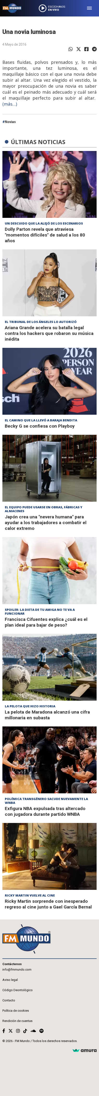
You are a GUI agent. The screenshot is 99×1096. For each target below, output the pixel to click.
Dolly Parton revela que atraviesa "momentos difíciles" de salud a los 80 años (45, 234)
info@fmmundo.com (16, 969)
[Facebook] (86, 49)
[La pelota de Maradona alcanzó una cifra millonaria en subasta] (49, 667)
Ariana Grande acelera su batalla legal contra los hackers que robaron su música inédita (49, 333)
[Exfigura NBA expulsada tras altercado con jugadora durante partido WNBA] (49, 759)
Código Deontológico (17, 990)
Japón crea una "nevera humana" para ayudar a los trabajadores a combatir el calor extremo (46, 522)
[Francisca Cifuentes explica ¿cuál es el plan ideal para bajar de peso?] (49, 570)
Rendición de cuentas (17, 1021)
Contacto (8, 1000)
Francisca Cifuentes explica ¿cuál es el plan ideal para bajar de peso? (46, 622)
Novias (10, 122)
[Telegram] (94, 49)
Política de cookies (15, 1010)
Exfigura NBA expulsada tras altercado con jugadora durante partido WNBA (45, 811)
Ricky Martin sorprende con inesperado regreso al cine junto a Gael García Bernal (48, 904)
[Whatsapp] (70, 49)
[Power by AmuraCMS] (85, 1050)
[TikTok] (25, 1030)
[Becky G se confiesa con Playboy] (49, 381)
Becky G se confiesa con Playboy (40, 426)
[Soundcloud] (33, 1030)
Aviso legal (10, 980)
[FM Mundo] (12, 8)
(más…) (9, 104)
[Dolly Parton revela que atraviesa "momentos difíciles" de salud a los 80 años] (49, 184)
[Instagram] (18, 1030)
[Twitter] (78, 49)
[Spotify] (41, 1030)
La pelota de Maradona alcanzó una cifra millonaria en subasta (47, 714)
